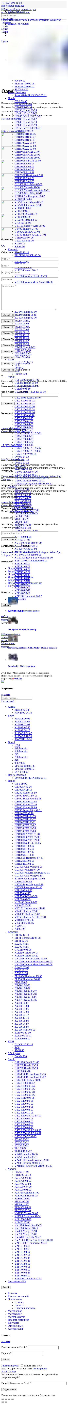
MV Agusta (14, 1053)
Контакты (13, 585)
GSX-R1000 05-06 (25, 406)
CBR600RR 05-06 (24, 166)
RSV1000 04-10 (23, 712)
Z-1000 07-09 (22, 967)
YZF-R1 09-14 (22, 1257)
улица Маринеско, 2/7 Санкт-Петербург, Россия (15, 430)
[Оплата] (2, 681)
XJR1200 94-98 (23, 536)
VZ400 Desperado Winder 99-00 (32, 1160)
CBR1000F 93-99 (24, 813)
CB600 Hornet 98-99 (26, 125)
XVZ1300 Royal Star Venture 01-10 (34, 557)
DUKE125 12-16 (24, 1044)
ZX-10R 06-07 (22, 988)
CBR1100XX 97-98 (25, 145)
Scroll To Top (8, 1371)
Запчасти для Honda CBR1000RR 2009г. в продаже (32, 648)
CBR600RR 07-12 (24, 169)
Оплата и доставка (18, 574)
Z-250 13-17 (21, 970)
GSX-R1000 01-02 (25, 400)
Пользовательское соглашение (25, 583)
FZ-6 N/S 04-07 (23, 498)
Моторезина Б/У (17, 1281)
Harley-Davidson (17, 92)
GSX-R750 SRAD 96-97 (28, 448)
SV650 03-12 (22, 1142)
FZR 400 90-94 (23, 1183)
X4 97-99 (20, 246)
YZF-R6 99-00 (22, 593)
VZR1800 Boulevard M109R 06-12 (33, 1166)
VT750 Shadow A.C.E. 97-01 (30, 234)
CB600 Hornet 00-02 (26, 119)
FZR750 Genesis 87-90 (27, 1192)
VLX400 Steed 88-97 (26, 219)
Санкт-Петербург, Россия (15, 504)
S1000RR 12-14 (23, 739)
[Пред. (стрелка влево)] (2, 1402)
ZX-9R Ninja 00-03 (25, 347)
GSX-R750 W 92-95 (25, 453)
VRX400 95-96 (23, 905)
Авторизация (15, 1328)
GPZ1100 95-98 (23, 949)
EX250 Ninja (22, 261)
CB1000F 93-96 (23, 786)
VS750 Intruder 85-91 (26, 474)
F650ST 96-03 (22, 721)
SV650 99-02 (22, 462)
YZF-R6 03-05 (22, 1266)
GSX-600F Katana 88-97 (28, 397)
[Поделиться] (6, 1399)
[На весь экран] (9, 1399)
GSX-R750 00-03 (24, 436)
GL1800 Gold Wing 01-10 (28, 193)
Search (6, 1287)
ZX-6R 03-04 (22, 323)
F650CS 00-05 (22, 718)
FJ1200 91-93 (22, 1171)
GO (3, 245)
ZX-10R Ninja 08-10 (26, 311)
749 (16, 754)
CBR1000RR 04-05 (25, 133)
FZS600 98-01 (22, 516)
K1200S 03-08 (22, 724)
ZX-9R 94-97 (22, 341)
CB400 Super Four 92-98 (28, 798)
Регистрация (40, 1368)
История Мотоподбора (21, 577)
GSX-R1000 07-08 (25, 409)
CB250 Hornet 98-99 (26, 792)
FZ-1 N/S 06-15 (23, 495)
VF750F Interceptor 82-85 (28, 205)
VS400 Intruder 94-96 (26, 471)
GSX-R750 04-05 (24, 439)
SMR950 (19, 1050)
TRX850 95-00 (23, 528)
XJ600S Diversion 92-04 (28, 1216)
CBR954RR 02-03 (24, 181)
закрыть (5, 694)
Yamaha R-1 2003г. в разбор (21, 666)
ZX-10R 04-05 (22, 985)
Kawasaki (13, 249)
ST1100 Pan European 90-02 (30, 196)
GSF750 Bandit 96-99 (26, 1068)
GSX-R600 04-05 (24, 424)
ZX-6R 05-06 (22, 1008)
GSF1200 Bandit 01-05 (27, 1062)
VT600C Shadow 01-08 (27, 231)
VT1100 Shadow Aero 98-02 (30, 225)
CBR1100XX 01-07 (25, 142)
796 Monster (21, 757)
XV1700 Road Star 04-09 (28, 542)
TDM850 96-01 (23, 1207)
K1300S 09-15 (22, 730)
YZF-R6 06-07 (22, 587)
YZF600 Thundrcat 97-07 (28, 596)
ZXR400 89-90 (23, 1032)
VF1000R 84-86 (23, 881)
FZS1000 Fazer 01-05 (26, 513)
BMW (11, 715)
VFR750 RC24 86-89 (26, 213)
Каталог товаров (10, 118)
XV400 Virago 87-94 (26, 548)
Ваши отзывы (15, 571)
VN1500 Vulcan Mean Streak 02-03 (33, 961)
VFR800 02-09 (23, 899)
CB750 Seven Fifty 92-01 (28, 128)
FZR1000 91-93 (23, 1189)
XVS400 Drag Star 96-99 (28, 554)
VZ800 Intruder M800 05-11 (30, 480)
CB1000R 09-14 (23, 789)
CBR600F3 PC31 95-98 (27, 154)
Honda (11, 98)
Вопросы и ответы (18, 580)
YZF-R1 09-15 (22, 1260)
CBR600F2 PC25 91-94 (27, 151)
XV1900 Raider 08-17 (26, 1228)
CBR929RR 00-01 (24, 178)
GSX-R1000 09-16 (25, 412)
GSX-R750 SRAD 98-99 (28, 451)
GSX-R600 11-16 (24, 1112)
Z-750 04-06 (21, 973)
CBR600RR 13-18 (24, 172)
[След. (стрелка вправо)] (6, 1402)
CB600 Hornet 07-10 (26, 122)
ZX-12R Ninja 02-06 (26, 317)
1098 (17, 745)
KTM (11, 1041)
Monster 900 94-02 (24, 86)
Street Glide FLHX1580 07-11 (31, 95)
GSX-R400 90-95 (24, 418)
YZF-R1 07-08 (22, 1254)
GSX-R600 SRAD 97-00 (28, 433)
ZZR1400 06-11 (23, 1035)
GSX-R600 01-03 (24, 421)
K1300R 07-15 (22, 727)
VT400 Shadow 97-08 (26, 228)
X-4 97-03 (20, 243)
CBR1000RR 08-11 (25, 139)
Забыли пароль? (10, 1365)
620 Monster (21, 748)
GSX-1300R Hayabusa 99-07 (30, 1077)
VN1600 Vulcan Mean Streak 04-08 (33, 282)
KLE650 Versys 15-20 (26, 955)
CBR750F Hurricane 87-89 (29, 175)
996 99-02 (20, 80)
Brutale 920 (21, 373)
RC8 (17, 1047)
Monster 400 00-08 (24, 83)
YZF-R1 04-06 (22, 569)
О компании (15, 568)
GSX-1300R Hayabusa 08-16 (30, 391)
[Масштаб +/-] (12, 1399)
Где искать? (7, 18)
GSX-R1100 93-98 (24, 415)
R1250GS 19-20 (23, 736)
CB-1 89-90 (21, 783)
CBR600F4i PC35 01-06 (28, 160)
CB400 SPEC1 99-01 (26, 795)
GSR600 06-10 (23, 388)
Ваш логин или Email (14, 1347)
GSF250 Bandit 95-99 (26, 382)
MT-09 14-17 (22, 522)
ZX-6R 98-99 (22, 1020)
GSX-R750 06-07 (24, 442)
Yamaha (12, 1168)
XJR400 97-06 (22, 539)
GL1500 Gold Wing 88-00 (28, 184)
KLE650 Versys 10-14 (26, 270)
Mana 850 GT (22, 709)
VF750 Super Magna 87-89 (29, 202)
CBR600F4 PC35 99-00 (27, 157)
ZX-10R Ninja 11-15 (25, 997)
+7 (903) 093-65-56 (11, 445)
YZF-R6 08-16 (22, 590)
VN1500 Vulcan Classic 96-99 (31, 276)
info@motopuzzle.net (12, 5)
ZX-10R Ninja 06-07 (26, 991)
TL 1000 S (20, 1148)
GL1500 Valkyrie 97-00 (27, 187)
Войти (6, 1359)
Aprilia (11, 706)
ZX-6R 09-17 (22, 1014)
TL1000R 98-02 (23, 1151)
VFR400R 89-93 (23, 890)
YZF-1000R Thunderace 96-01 (31, 560)
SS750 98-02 (21, 89)
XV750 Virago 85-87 (26, 1234)
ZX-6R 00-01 (22, 1003)
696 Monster (21, 751)
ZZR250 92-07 (22, 1038)
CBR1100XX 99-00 (25, 148)
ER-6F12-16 (21, 940)
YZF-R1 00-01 (22, 563)
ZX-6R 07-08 (22, 329)
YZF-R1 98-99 (22, 1263)
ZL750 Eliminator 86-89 (27, 979)
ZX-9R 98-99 (22, 1026)
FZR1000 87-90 (23, 1186)
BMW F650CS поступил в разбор (24, 610)
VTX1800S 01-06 (24, 923)
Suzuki (11, 376)
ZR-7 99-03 (21, 982)
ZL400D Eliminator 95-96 (28, 976)
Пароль (6, 1353)
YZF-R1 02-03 (22, 566)
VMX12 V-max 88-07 (26, 531)
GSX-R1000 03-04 (25, 403)
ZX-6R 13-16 (22, 335)
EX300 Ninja (22, 946)
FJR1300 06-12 (23, 1174)
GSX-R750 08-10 (24, 445)
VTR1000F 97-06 (24, 920)
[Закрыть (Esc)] (2, 1399)
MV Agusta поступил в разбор (22, 629)
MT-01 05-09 (22, 519)
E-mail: (5, 1383)
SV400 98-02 (22, 456)
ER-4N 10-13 (22, 252)
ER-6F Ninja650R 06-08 (28, 255)
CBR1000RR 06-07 (25, 136)
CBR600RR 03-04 (24, 163)
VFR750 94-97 (23, 893)
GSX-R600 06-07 (24, 1109)
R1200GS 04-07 (23, 733)
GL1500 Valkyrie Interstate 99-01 (32, 190)
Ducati (11, 742)
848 (16, 760)
